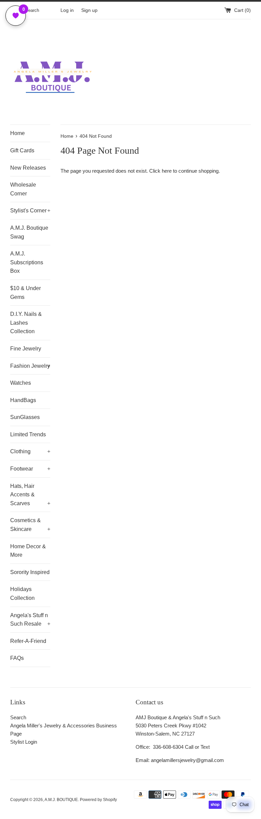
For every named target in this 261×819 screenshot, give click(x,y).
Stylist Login (23, 742)
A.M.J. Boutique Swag (29, 232)
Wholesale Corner (23, 189)
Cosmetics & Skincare (30, 524)
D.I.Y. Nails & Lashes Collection (26, 322)
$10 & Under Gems (25, 292)
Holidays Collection (22, 593)
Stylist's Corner (30, 210)
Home (17, 133)
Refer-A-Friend (28, 641)
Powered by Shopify (98, 799)
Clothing (30, 451)
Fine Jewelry (25, 348)
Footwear (30, 469)
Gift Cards (22, 150)
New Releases (28, 168)
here (167, 171)
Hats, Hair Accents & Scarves (30, 494)
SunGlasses (25, 417)
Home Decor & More (28, 551)
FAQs (17, 658)
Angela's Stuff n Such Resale (30, 619)
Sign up (89, 10)
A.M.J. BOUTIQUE (61, 799)
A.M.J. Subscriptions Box (26, 262)
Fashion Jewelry (30, 366)
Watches (20, 383)
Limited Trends (28, 434)
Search (18, 717)
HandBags (23, 400)
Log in (67, 10)
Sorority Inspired (30, 572)
